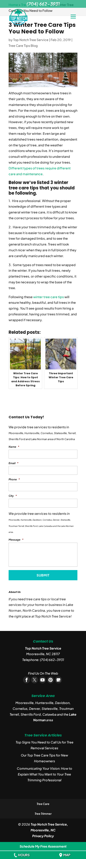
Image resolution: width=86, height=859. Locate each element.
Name (14, 446)
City (13, 495)
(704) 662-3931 (52, 660)
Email (13, 463)
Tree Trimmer (43, 813)
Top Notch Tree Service (30, 40)
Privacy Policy (43, 836)
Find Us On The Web (43, 673)
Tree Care (43, 804)
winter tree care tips (48, 297)
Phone (14, 479)
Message (16, 539)
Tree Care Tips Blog (23, 45)
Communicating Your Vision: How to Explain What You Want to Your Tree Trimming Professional (44, 774)
